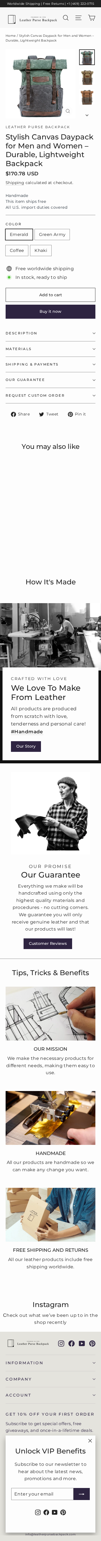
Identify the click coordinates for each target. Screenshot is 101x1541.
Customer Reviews (48, 943)
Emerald (19, 234)
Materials (19, 349)
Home (11, 36)
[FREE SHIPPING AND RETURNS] (50, 1215)
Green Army (52, 234)
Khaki (41, 250)
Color (14, 224)
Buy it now (50, 311)
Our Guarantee (25, 380)
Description (21, 333)
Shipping (15, 182)
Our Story (26, 746)
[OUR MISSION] (50, 1014)
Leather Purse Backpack (38, 127)
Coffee (17, 250)
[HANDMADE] (50, 1118)
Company (19, 1379)
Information (24, 1363)
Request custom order (35, 395)
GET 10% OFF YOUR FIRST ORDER (50, 1414)
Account (18, 1395)
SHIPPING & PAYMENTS (32, 364)
